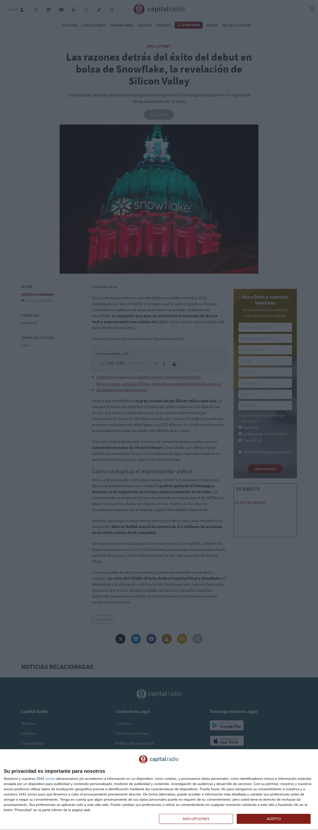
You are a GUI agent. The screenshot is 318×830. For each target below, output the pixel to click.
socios (50, 778)
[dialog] (159, 789)
